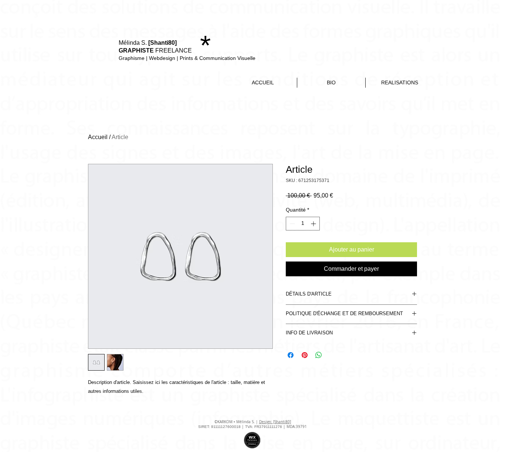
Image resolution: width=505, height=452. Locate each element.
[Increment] (314, 223)
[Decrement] (291, 223)
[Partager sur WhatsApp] (318, 355)
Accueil (98, 137)
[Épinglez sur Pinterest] (304, 355)
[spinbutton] (302, 223)
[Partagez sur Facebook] (290, 355)
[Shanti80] (162, 43)
